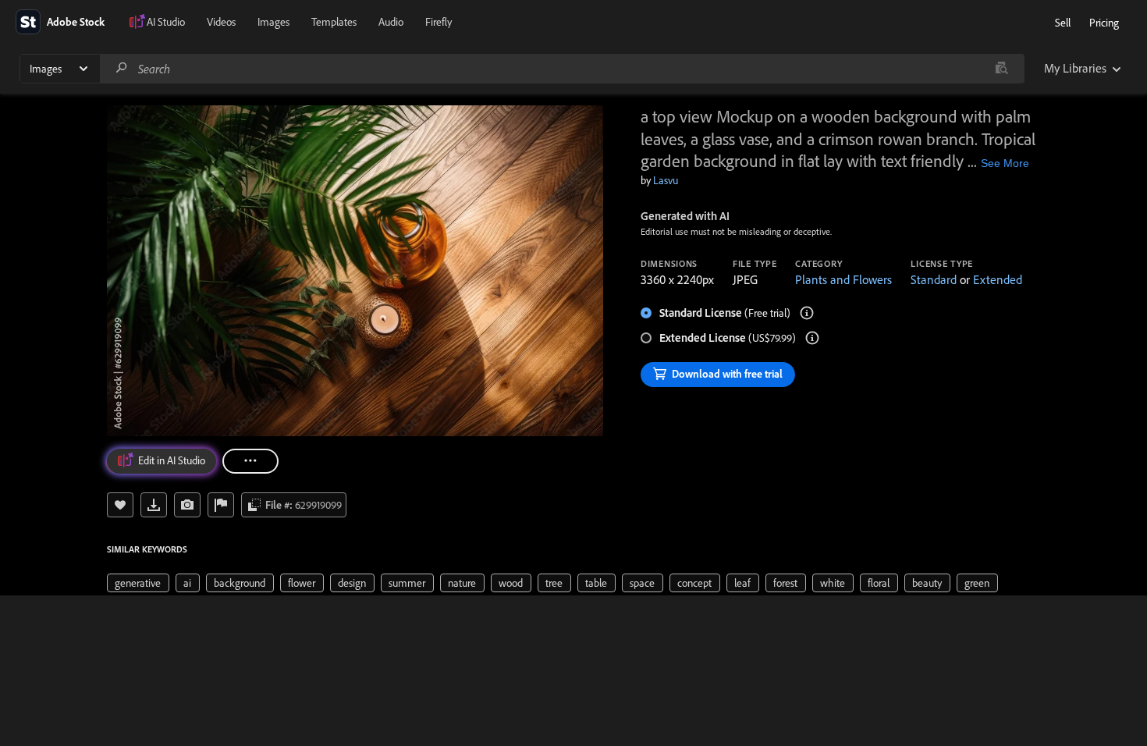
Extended (997, 279)
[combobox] (562, 68)
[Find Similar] (187, 504)
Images (273, 22)
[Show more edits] (250, 461)
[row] (138, 583)
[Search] (121, 68)
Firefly (438, 22)
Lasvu (665, 180)
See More (1005, 163)
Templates (334, 22)
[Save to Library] (120, 504)
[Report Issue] (221, 504)
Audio (390, 22)
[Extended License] (812, 337)
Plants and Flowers (843, 279)
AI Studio (166, 22)
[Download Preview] (153, 504)
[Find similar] (1001, 68)
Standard (934, 279)
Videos (221, 22)
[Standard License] (807, 312)
